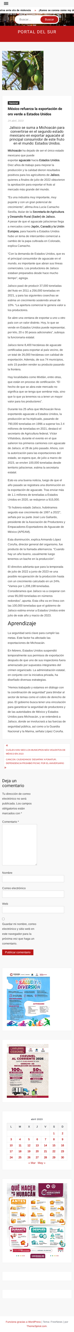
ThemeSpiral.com (37, 1326)
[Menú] (5, 3)
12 (28, 1145)
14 (45, 1145)
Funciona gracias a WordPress (23, 1321)
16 (62, 1145)
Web (5, 903)
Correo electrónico (14, 888)
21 (45, 1151)
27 (37, 1157)
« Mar (32, 1162)
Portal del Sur (37, 32)
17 (11, 1151)
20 (37, 1151)
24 (11, 1157)
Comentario (10, 821)
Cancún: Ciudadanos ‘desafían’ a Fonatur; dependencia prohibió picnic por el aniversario (35, 761)
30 (62, 1157)
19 (28, 1151)
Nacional (13, 103)
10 (11, 1145)
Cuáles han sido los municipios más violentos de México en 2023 (35, 752)
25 (19, 1157)
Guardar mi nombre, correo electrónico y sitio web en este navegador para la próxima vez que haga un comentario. (19, 933)
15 (53, 1145)
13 (37, 1145)
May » (41, 1162)
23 (62, 1151)
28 (45, 1157)
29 (53, 1157)
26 (28, 1157)
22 (53, 1151)
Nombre (7, 872)
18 (19, 1151)
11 (20, 1145)
